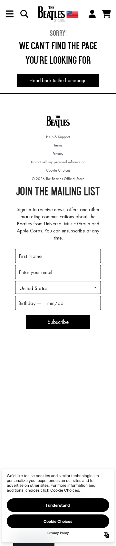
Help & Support (58, 136)
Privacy (58, 153)
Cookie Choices (58, 170)
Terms (58, 145)
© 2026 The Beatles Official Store (58, 178)
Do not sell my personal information (58, 162)
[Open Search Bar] (23, 13)
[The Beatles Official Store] (58, 14)
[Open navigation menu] (10, 14)
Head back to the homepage (58, 80)
